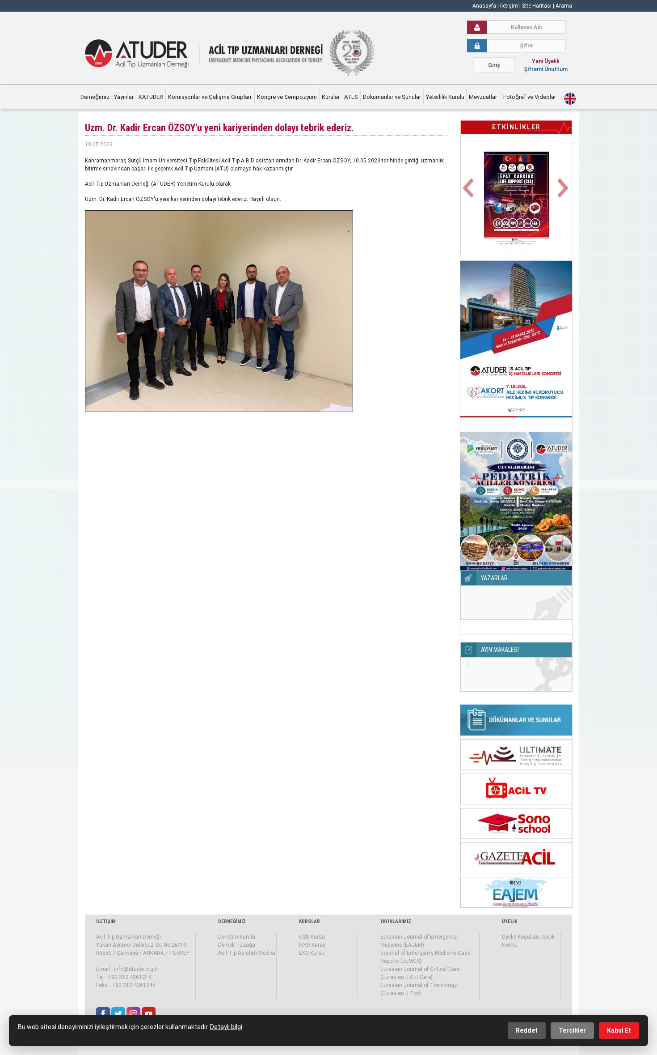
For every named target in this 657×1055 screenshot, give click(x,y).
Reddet (527, 1030)
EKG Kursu (311, 953)
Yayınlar (124, 97)
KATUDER (151, 97)
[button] (469, 193)
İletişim (509, 6)
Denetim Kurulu (236, 937)
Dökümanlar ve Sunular (392, 97)
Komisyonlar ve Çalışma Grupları (210, 97)
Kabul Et (619, 1030)
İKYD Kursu (312, 945)
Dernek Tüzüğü (236, 945)
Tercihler (572, 1030)
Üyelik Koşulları (520, 937)
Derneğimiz (95, 97)
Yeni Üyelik (546, 61)
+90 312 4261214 (130, 977)
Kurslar (331, 97)
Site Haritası (537, 6)
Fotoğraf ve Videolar (530, 97)
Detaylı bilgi (226, 1026)
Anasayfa (484, 6)
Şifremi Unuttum (546, 69)
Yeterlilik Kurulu (445, 97)
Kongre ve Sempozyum (287, 97)
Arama (564, 6)
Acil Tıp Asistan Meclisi (246, 953)
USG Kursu (312, 937)
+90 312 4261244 (134, 985)
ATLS (351, 97)
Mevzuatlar (483, 97)
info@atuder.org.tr (136, 969)
